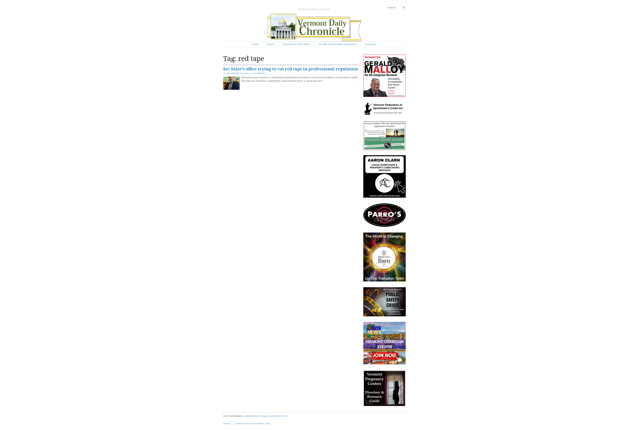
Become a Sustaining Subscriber (338, 44)
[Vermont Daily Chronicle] (314, 27)
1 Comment (258, 73)
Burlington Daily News (296, 44)
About (270, 44)
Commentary (251, 416)
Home (255, 44)
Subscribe (371, 44)
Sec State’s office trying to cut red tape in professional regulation (290, 69)
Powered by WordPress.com (252, 423)
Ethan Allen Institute (273, 416)
